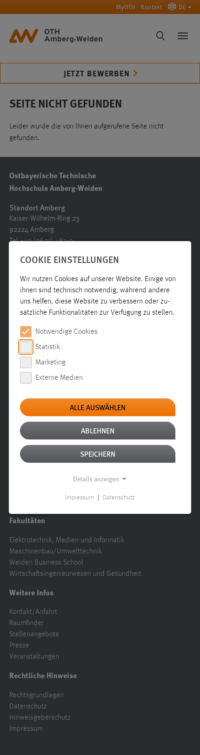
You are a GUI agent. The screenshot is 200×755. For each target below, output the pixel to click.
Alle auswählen (98, 407)
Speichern (97, 453)
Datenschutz (119, 497)
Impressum (79, 497)
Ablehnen (97, 430)
